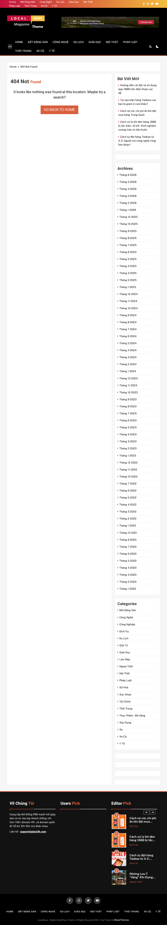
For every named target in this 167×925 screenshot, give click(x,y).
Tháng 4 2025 (128, 266)
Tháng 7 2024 (128, 329)
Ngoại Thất (126, 666)
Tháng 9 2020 (128, 539)
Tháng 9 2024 (128, 315)
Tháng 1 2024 (127, 371)
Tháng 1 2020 (127, 588)
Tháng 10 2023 (128, 392)
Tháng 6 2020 (128, 553)
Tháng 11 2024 (128, 301)
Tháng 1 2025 (127, 287)
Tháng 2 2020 (128, 581)
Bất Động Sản (27, 2)
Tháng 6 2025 (128, 252)
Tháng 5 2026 (128, 181)
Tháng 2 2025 (128, 280)
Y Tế (54, 6)
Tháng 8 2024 (128, 322)
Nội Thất (88, 2)
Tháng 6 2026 (128, 174)
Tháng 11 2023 (128, 385)
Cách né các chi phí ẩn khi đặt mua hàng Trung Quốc (142, 821)
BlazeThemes (121, 920)
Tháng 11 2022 (128, 469)
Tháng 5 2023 (128, 427)
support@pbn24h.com (33, 832)
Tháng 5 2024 (128, 343)
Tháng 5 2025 (128, 259)
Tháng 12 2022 (128, 462)
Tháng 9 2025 (128, 231)
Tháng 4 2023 (128, 434)
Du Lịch (60, 2)
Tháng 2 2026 (128, 202)
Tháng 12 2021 (128, 532)
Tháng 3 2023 (128, 441)
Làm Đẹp (124, 659)
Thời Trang (30, 6)
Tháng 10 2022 (128, 476)
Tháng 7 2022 (128, 483)
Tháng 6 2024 (128, 336)
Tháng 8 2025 (128, 238)
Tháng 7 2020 (128, 546)
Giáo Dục (74, 2)
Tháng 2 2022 (128, 518)
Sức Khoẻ (125, 694)
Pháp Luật (14, 6)
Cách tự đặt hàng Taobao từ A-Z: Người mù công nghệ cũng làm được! (137, 140)
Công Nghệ (46, 2)
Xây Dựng (125, 722)
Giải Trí (123, 645)
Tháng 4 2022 (128, 504)
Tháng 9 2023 (128, 399)
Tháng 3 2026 (128, 195)
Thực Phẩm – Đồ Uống (132, 715)
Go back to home (59, 109)
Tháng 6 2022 (128, 490)
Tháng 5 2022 (128, 497)
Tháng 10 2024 (128, 308)
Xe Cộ (44, 6)
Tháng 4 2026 (128, 188)
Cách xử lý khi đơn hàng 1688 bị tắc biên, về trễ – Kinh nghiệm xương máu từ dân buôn (137, 125)
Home (12, 2)
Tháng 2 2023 (128, 448)
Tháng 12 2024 (128, 294)
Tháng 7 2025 (128, 245)
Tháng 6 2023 (128, 420)
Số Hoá (123, 687)
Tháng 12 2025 (128, 216)
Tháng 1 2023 (127, 455)
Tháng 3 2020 (128, 574)
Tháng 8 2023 (128, 406)
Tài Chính (124, 701)
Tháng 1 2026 (127, 209)
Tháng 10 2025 (128, 223)
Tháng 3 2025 (128, 273)
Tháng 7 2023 (128, 413)
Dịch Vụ (124, 631)
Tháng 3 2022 (128, 511)
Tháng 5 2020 (128, 560)
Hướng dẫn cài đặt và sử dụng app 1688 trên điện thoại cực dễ (137, 89)
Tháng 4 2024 (128, 350)
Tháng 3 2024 (128, 357)
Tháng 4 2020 (128, 567)
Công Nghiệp (127, 624)
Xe (121, 729)
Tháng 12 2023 (128, 378)
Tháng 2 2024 (128, 364)
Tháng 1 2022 (127, 525)
